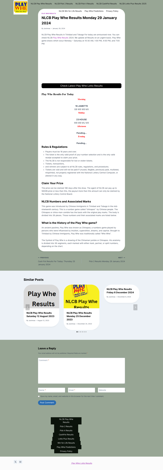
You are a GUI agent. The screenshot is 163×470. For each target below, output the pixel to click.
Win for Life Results (66, 443)
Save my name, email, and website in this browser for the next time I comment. (72, 396)
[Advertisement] (81, 64)
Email (72, 390)
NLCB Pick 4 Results (85, 4)
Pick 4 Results (66, 430)
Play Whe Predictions (94, 11)
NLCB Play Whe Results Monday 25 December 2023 (79, 316)
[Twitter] (15, 462)
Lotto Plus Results (66, 439)
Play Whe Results (60, 38)
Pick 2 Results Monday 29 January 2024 (107, 260)
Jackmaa (47, 28)
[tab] (77, 331)
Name (42, 390)
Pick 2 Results (66, 426)
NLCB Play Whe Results (41, 4)
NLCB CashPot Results (106, 4)
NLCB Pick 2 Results (64, 4)
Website (102, 390)
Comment (44, 360)
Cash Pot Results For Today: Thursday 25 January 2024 (56, 261)
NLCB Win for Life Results (70, 11)
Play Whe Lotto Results (81, 463)
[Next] (135, 307)
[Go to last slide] (28, 307)
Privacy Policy (112, 11)
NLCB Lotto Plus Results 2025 (133, 4)
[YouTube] (20, 462)
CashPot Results (66, 434)
